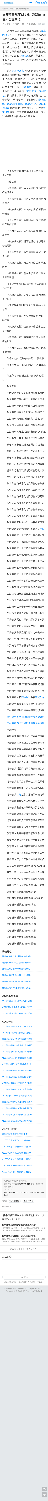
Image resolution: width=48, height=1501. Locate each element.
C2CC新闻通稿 (15, 104)
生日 (42, 529)
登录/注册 (41, 3)
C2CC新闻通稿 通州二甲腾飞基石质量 (16, 1013)
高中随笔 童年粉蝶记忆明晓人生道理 (25, 723)
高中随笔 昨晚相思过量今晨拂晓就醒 (25, 716)
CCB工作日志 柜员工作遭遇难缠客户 (16, 1153)
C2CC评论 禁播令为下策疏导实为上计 (16, 1064)
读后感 (25, 55)
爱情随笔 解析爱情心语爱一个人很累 (16, 975)
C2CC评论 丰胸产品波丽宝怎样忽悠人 (16, 1033)
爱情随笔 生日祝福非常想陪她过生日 (16, 969)
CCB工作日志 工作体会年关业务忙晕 (16, 1147)
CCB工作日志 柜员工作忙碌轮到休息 (16, 1140)
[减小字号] (43, 24)
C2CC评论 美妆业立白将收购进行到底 (16, 1039)
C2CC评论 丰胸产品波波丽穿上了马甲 (16, 1102)
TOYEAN (38, 1291)
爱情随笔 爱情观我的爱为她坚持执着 (16, 981)
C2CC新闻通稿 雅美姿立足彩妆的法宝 (16, 1007)
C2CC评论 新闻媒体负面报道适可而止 (16, 1115)
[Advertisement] (24, 1396)
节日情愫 (31, 91)
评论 (26, 1277)
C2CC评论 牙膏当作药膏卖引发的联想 (16, 1083)
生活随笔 (26, 87)
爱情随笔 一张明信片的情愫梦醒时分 (16, 963)
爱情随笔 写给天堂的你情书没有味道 (16, 988)
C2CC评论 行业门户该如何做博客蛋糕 (16, 1058)
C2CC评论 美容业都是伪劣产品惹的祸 (16, 1045)
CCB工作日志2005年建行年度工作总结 (17, 1165)
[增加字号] (39, 24)
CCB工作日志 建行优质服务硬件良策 (16, 1172)
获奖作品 (39, 697)
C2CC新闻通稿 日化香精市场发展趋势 (16, 1001)
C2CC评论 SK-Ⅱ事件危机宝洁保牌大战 (17, 1096)
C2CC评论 (30, 104)
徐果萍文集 (18, 70)
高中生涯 (26, 697)
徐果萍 (7, 24)
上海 (19, 794)
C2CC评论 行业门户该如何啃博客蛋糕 (16, 1052)
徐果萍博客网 (15, 9)
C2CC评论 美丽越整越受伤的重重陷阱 (16, 1108)
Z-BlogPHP (20, 1291)
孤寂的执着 (28, 1201)
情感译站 (26, 9)
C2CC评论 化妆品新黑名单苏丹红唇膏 (16, 1070)
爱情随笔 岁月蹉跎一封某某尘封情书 (16, 956)
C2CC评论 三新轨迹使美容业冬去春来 (16, 1077)
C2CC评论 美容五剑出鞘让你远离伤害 (16, 1121)
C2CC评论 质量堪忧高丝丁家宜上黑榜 (16, 1089)
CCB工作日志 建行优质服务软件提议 (16, 1159)
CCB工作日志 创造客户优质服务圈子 (16, 1134)
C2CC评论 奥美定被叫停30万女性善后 (16, 1026)
